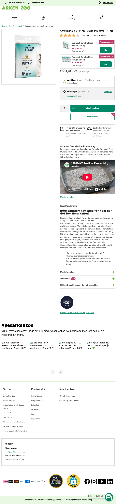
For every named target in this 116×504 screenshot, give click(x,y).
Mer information (67, 197)
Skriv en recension (99, 35)
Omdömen (67, 279)
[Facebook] (87, 481)
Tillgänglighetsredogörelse (14, 422)
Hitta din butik (108, 3)
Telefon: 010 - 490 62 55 (14, 456)
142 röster (86, 35)
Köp (105, 50)
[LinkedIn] (110, 481)
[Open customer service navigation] (109, 497)
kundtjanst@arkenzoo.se (15, 452)
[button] (14, 354)
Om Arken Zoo (9, 396)
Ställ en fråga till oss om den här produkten (79, 285)
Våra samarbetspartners (13, 426)
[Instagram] (94, 481)
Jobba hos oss (9, 401)
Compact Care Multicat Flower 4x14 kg (82, 58)
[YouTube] (102, 481)
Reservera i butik (73, 96)
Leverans (35, 410)
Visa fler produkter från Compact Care (77, 313)
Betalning (35, 405)
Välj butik (108, 92)
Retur (33, 414)
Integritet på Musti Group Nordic (13, 406)
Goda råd (7, 413)
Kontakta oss (36, 396)
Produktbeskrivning (68, 206)
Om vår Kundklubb (67, 396)
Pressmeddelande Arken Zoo (15, 431)
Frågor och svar (37, 401)
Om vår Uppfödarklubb (69, 401)
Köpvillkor (35, 419)
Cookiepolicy (8, 417)
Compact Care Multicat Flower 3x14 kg (82, 44)
